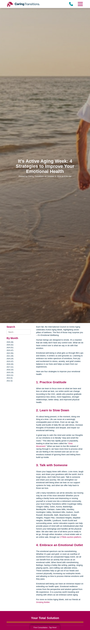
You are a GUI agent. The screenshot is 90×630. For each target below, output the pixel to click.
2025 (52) (10, 345)
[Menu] (80, 4)
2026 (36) (10, 342)
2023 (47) (10, 350)
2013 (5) (10, 378)
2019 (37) (10, 361)
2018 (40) (10, 364)
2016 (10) (10, 370)
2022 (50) (10, 353)
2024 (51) (10, 347)
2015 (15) (10, 372)
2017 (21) (10, 367)
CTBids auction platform (70, 537)
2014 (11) (10, 375)
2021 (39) (10, 356)
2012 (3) (10, 381)
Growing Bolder (43, 602)
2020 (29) (10, 359)
